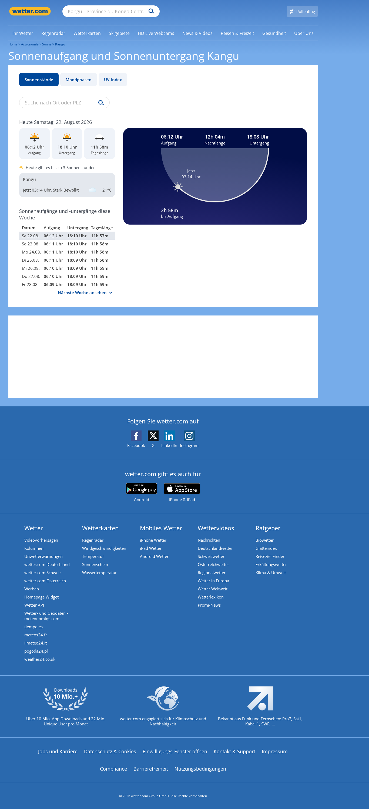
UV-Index (113, 79)
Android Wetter (154, 556)
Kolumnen (33, 548)
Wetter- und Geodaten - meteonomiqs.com (46, 615)
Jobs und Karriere (58, 751)
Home (13, 44)
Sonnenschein (95, 564)
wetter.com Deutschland (47, 564)
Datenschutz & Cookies (110, 751)
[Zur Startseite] (30, 11)
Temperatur (93, 556)
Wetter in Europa (213, 580)
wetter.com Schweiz (42, 572)
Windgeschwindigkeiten (104, 548)
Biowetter (265, 540)
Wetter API (34, 605)
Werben (31, 588)
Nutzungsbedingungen (200, 768)
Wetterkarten (100, 528)
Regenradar (92, 540)
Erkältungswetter (271, 564)
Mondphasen (79, 79)
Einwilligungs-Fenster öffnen (175, 751)
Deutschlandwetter (215, 548)
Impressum (275, 751)
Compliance (113, 768)
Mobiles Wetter (161, 528)
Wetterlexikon (211, 597)
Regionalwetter (212, 572)
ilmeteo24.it (35, 643)
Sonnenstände (39, 79)
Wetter (33, 528)
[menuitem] (22, 33)
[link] (22, 33)
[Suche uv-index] (100, 103)
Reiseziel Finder (270, 556)
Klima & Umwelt (271, 572)
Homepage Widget (41, 597)
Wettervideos (216, 528)
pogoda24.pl (36, 651)
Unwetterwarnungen (43, 556)
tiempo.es (33, 626)
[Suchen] (150, 11)
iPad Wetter (151, 548)
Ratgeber (268, 528)
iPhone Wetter (153, 540)
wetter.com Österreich (45, 580)
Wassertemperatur (99, 572)
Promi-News (209, 605)
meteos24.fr (35, 634)
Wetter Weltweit (212, 588)
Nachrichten (209, 540)
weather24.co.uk (39, 659)
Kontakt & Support (234, 751)
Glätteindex (266, 548)
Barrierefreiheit (150, 768)
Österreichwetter (213, 564)
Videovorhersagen (41, 540)
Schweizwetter (211, 556)
